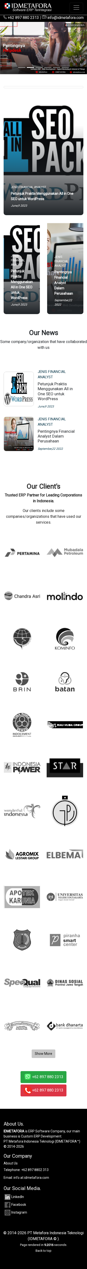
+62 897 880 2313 (23, 17)
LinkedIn (17, 1197)
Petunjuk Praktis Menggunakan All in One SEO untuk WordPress (55, 391)
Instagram (19, 1212)
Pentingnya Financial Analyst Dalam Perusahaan (56, 436)
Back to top (43, 1250)
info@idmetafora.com (65, 17)
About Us (11, 1163)
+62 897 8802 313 (35, 1170)
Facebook (18, 1205)
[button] (6, 48)
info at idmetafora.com (31, 1178)
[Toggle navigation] (76, 7)
